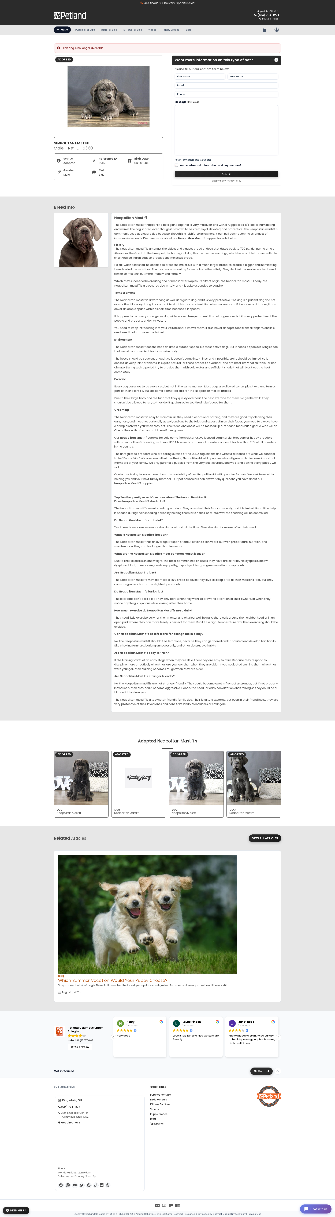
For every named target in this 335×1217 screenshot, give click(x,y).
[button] (278, 1037)
